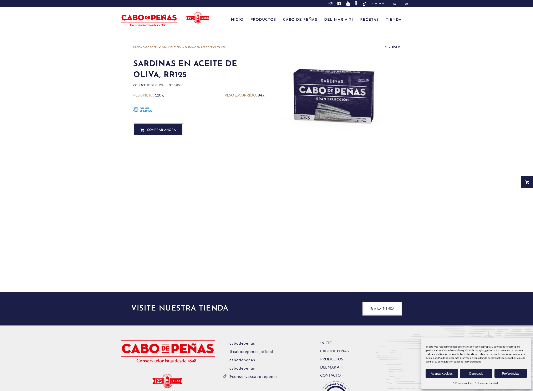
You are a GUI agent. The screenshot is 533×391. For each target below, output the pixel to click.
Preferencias (510, 373)
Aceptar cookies (442, 373)
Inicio (137, 47)
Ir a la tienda (382, 309)
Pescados (175, 85)
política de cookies (506, 357)
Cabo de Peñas (334, 351)
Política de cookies (462, 383)
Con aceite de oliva (148, 85)
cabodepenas (242, 343)
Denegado (476, 373)
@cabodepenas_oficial (251, 351)
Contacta (378, 4)
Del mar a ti (332, 367)
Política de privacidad (486, 383)
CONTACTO (330, 375)
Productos (331, 359)
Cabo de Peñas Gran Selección (163, 47)
